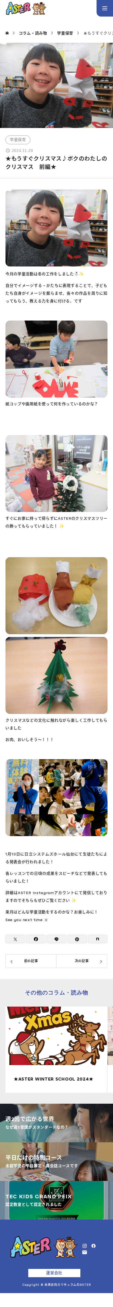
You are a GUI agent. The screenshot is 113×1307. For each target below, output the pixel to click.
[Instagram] (84, 1245)
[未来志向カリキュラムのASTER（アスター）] (26, 8)
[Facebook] (93, 1245)
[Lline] (56, 939)
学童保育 (18, 139)
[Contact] (84, 1252)
